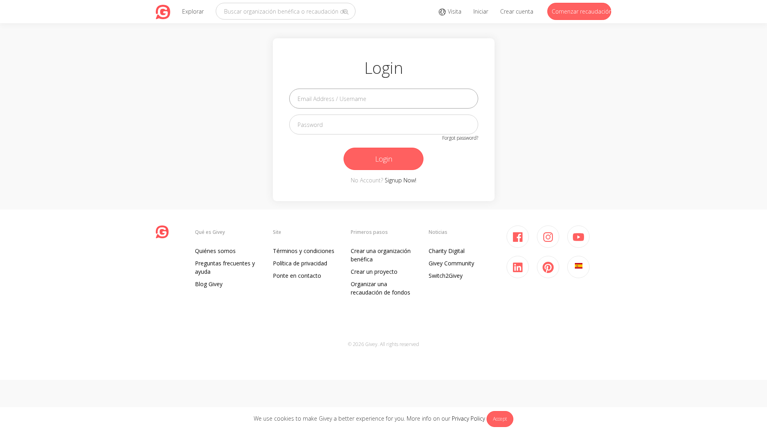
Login (383, 159)
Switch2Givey (446, 275)
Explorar (193, 11)
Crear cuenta (516, 11)
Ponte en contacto (297, 275)
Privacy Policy (468, 418)
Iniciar (480, 11)
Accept (500, 418)
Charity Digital (447, 251)
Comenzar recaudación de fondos (581, 11)
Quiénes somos (215, 251)
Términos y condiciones (303, 251)
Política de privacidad (300, 263)
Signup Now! (400, 180)
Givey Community (451, 263)
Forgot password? (460, 137)
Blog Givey (209, 284)
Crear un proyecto (374, 271)
